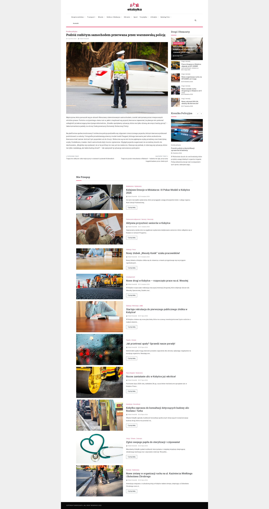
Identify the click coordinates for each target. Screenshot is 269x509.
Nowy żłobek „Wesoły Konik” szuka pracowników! (153, 253)
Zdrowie (127, 17)
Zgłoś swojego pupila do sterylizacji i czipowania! (153, 442)
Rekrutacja (135, 306)
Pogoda (128, 340)
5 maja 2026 (186, 70)
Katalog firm (165, 17)
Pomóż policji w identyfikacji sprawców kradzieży (182, 149)
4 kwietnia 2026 (177, 153)
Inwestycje (129, 404)
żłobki (141, 306)
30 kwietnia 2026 (188, 81)
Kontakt (76, 23)
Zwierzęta (139, 438)
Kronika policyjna (71, 31)
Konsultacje (136, 404)
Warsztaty (150, 219)
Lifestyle (153, 17)
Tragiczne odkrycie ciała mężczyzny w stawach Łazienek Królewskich (90, 159)
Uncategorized (130, 277)
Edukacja (128, 249)
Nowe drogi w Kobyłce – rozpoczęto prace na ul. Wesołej (157, 280)
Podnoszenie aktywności (133, 219)
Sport (136, 17)
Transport (91, 17)
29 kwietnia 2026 (188, 94)
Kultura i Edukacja (113, 17)
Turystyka (143, 17)
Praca (134, 249)
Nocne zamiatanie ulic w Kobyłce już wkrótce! (151, 376)
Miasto (100, 17)
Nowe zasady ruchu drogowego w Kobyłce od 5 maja (191, 91)
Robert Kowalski (84, 38)
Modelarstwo (130, 186)
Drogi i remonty (178, 43)
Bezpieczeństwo (77, 17)
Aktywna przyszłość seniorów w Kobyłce (148, 223)
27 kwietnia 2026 (188, 106)
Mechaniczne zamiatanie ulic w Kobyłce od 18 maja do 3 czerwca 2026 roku (186, 49)
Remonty (128, 470)
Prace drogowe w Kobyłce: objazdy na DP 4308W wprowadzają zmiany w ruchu (191, 67)
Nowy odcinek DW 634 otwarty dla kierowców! (189, 102)
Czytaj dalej (131, 207)
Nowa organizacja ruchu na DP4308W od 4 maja (191, 78)
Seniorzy (143, 219)
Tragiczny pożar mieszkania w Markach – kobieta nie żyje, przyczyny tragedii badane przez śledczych (144, 160)
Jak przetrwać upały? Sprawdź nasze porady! (150, 343)
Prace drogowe (130, 373)
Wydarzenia (137, 186)
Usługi (128, 438)
